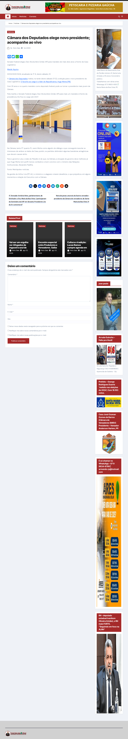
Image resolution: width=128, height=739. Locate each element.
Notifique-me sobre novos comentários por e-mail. (28, 331)
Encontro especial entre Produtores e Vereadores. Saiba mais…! (47, 246)
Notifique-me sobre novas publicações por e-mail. (27, 335)
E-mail (11, 312)
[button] (122, 16)
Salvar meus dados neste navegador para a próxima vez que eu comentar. (36, 326)
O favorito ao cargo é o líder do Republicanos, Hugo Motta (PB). (46, 82)
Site (9, 319)
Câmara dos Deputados (18, 79)
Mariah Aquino (12, 69)
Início (14, 16)
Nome (10, 305)
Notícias (23, 16)
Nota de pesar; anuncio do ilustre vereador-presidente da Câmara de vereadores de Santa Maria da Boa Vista (71, 199)
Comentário (12, 274)
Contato (32, 16)
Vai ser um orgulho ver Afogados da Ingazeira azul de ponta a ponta (18, 246)
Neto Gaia (16, 48)
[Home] (7, 16)
